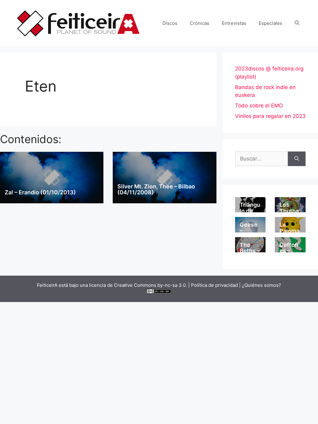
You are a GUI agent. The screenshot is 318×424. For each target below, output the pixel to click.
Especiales (270, 23)
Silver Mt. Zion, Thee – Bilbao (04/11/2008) (156, 189)
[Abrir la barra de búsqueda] (297, 23)
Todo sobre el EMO (259, 105)
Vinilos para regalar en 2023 (270, 116)
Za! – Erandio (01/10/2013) (40, 192)
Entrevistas (234, 23)
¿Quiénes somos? (261, 285)
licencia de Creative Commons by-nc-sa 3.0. (138, 285)
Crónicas (199, 23)
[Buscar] (297, 158)
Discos (169, 23)
